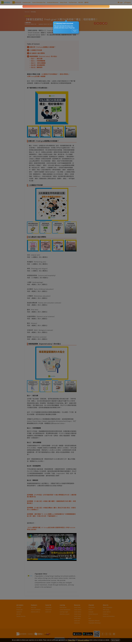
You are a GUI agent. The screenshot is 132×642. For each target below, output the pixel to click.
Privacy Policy (71, 640)
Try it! (74, 31)
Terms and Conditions (83, 640)
